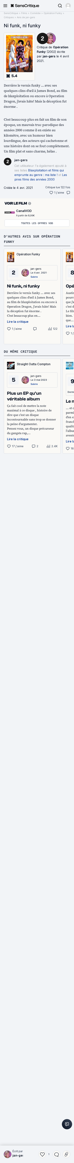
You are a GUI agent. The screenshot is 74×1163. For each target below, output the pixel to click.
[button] (68, 6)
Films (24, 13)
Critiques (9, 17)
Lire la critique (17, 322)
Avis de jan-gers (26, 17)
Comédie (35, 13)
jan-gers (49, 56)
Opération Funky (53, 13)
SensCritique (11, 13)
